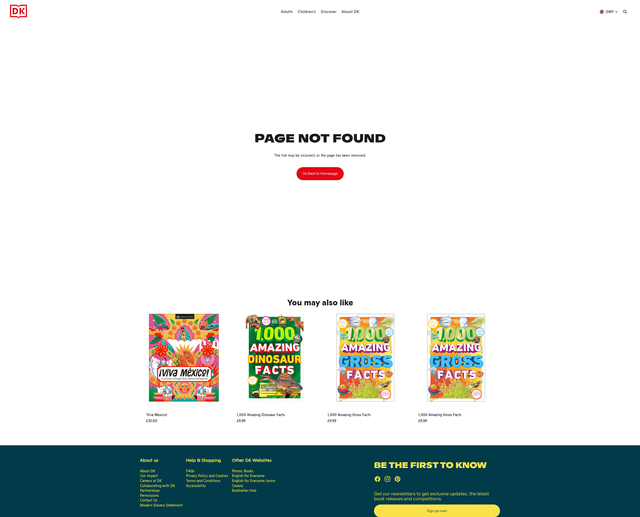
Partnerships (150, 490)
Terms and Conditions (203, 481)
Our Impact (149, 476)
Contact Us (148, 500)
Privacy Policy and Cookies (207, 476)
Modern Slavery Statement (161, 505)
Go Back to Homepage (320, 173)
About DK (147, 471)
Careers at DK (151, 481)
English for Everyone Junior (254, 481)
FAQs (190, 471)
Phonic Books (242, 471)
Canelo (237, 486)
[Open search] (625, 11)
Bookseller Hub (244, 490)
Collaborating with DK (157, 486)
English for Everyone (248, 476)
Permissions (149, 495)
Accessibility (196, 486)
